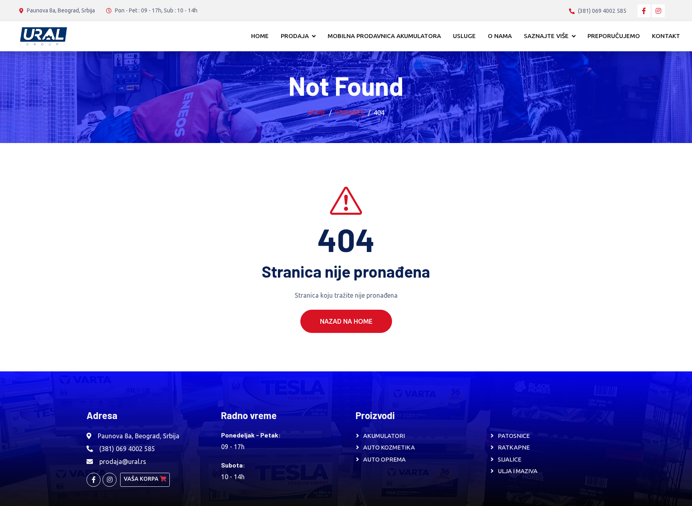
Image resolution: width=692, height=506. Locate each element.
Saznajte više (546, 35)
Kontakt (666, 35)
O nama (500, 35)
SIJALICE (509, 459)
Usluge (464, 35)
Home (260, 35)
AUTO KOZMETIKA (389, 447)
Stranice (350, 112)
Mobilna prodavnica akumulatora (384, 35)
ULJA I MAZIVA (517, 471)
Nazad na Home (346, 321)
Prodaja (295, 35)
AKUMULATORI (384, 435)
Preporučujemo (613, 35)
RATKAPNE (514, 447)
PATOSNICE (514, 435)
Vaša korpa (142, 479)
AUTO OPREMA (384, 459)
